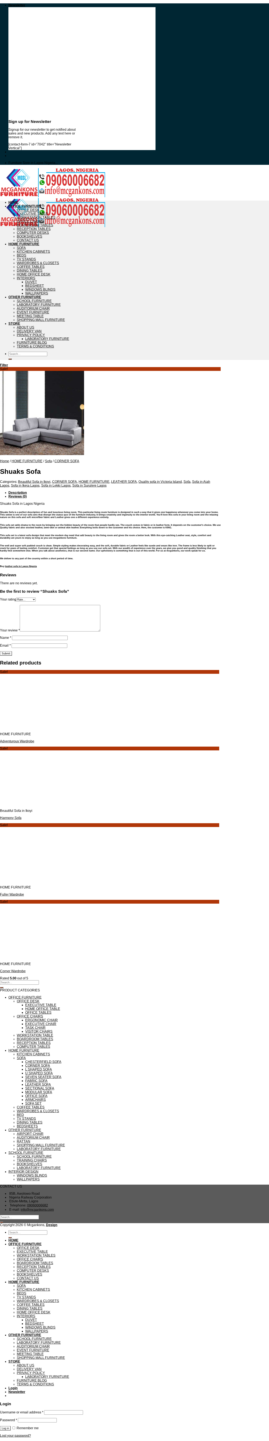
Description (17, 492)
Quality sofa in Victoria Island (160, 481)
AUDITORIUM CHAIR (33, 308)
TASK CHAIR (35, 1027)
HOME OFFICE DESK (33, 274)
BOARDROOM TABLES (35, 225)
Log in (5, 1428)
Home (4, 461)
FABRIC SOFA (36, 1081)
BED (20, 1115)
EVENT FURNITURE (33, 312)
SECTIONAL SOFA (39, 1088)
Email (5, 645)
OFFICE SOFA (36, 1096)
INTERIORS (26, 278)
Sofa (48, 461)
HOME (13, 202)
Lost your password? (15, 1435)
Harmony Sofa (10, 818)
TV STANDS (26, 259)
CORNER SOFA (66, 461)
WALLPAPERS (36, 293)
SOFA (21, 248)
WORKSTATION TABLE (35, 1035)
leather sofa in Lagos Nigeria (21, 566)
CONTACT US (28, 240)
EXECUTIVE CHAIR (40, 1024)
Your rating (8, 599)
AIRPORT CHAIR (30, 1134)
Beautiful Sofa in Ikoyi (34, 481)
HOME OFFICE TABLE (42, 1009)
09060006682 (37, 1205)
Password (8, 1420)
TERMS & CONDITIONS (35, 346)
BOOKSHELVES (29, 236)
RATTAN (23, 1141)
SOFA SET (33, 1103)
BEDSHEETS (27, 1126)
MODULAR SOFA (38, 1092)
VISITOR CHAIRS (39, 1031)
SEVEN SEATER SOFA (43, 1077)
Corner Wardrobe (13, 971)
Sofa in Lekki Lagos (56, 485)
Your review (10, 630)
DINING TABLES (29, 270)
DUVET (31, 282)
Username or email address (21, 1412)
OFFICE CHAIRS (30, 221)
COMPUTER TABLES (33, 1046)
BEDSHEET (34, 286)
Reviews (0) (17, 496)
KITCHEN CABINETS (33, 251)
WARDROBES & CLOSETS (38, 263)
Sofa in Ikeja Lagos (25, 485)
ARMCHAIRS (35, 1099)
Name (5, 637)
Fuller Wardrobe (12, 894)
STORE (14, 323)
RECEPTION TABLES (34, 229)
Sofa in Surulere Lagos (89, 485)
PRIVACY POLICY (31, 335)
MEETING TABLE (30, 316)
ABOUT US (25, 327)
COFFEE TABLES (31, 267)
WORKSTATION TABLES (36, 217)
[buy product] (10, 359)
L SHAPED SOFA (38, 1069)
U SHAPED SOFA (39, 1073)
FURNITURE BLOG (32, 342)
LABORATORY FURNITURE (39, 304)
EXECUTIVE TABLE (32, 214)
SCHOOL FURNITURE (34, 301)
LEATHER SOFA (124, 481)
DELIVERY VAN (29, 331)
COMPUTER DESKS (33, 232)
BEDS (21, 255)
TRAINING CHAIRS (32, 1160)
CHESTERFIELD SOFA (43, 1062)
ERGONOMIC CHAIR (41, 1020)
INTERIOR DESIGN (23, 1171)
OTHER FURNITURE (24, 297)
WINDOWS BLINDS (40, 289)
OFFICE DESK (28, 210)
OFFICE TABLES (38, 1012)
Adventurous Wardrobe (17, 741)
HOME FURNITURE (23, 244)
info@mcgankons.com (37, 1209)
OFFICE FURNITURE (25, 206)
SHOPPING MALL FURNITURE (41, 320)
